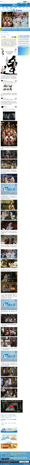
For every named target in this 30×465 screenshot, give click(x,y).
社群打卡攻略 (24, 3)
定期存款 (14, 8)
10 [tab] (15, 10)
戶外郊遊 (11, 454)
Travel (7, 1)
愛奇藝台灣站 (6, 414)
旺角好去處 (19, 453)
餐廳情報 (25, 453)
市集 (14, 452)
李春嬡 (2, 417)
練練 (15, 416)
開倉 (16, 452)
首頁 (1, 32)
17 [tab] (16, 11)
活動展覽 (11, 452)
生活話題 (4, 32)
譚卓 (4, 417)
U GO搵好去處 (19, 3)
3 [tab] (14, 9)
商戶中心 (28, 3)
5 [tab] (16, 9)
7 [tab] (13, 10)
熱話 (7, 32)
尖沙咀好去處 (19, 452)
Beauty (13, 1)
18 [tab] (17, 11)
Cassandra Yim (4, 34)
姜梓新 (13, 416)
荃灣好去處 (16, 453)
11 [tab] (16, 10)
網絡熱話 (2, 424)
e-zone (19, 1)
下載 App (25, 1)
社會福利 (15, 454)
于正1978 (5, 416)
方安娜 (11, 416)
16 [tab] (15, 11)
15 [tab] (14, 11)
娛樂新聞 (11, 8)
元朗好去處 (12, 453)
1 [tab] (13, 9)
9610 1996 (2, 420)
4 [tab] (15, 9)
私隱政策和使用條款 (4, 462)
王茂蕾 (10, 417)
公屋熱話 (7, 8)
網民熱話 (11, 457)
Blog (16, 1)
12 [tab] (17, 10)
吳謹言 (8, 416)
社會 (22, 453)
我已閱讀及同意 (24, 461)
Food (10, 1)
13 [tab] (13, 11)
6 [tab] (17, 9)
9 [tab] (14, 10)
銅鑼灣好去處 (24, 452)
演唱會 (3, 7)
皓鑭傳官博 (6, 417)
